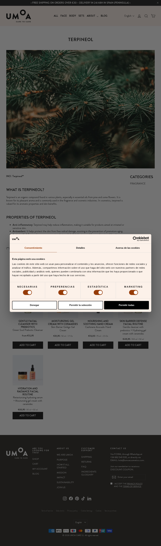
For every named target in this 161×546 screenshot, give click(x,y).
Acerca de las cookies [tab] (128, 247)
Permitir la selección (80, 305)
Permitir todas (126, 305)
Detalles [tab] (80, 247)
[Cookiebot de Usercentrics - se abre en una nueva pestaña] (135, 238)
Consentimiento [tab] (33, 247)
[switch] (62, 292)
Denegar (34, 305)
